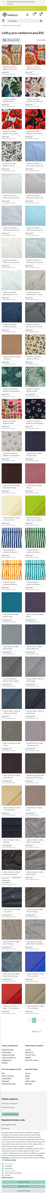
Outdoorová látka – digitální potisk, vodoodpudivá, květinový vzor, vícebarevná (10, 422)
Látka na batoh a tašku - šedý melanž (35, 873)
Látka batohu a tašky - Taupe (34, 809)
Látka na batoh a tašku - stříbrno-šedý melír (35, 841)
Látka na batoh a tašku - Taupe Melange (35, 910)
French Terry (30, 1055)
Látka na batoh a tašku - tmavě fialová (12, 777)
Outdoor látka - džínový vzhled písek (35, 680)
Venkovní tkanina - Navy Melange (11, 841)
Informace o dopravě (9, 1103)
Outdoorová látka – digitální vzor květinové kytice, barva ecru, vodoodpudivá (34, 100)
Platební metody (8, 1107)
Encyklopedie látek (9, 1125)
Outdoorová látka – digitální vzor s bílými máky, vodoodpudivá (10, 132)
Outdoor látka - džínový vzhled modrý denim (11, 712)
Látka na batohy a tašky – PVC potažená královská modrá (35, 975)
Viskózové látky (8, 1055)
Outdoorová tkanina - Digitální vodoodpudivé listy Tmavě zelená (11, 390)
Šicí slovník (5, 1128)
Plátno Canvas (8, 1076)
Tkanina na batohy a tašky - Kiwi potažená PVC (34, 519)
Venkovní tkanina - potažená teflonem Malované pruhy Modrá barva (11, 551)
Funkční (8, 1175)
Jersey (28, 1050)
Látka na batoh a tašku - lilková (35, 615)
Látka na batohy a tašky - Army (12, 744)
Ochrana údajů (10, 1160)
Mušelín (5, 1063)
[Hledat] (41, 21)
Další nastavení (7, 1177)
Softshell (5, 1081)
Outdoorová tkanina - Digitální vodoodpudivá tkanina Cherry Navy (34, 422)
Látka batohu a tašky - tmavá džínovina (34, 648)
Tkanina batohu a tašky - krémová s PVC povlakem (11, 519)
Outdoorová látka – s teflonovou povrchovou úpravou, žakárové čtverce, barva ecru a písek (11, 261)
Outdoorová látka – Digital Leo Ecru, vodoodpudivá (10, 164)
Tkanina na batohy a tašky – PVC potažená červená (11, 1007)
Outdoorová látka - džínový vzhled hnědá (10, 680)
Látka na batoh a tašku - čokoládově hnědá (12, 487)
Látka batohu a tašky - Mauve (34, 487)
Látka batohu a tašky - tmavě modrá (34, 454)
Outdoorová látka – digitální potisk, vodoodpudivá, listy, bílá (35, 390)
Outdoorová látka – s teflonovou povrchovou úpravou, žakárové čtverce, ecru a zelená (34, 261)
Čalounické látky (9, 1084)
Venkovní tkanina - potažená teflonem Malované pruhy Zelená (35, 551)
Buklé (27, 1076)
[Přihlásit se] (27, 14)
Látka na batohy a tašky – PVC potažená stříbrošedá (35, 1007)
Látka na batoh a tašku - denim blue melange (12, 975)
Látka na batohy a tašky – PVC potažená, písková (12, 809)
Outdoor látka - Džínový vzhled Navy (35, 712)
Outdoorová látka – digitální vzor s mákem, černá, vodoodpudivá (34, 132)
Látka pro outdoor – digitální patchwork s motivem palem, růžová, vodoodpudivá (35, 68)
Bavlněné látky (8, 1050)
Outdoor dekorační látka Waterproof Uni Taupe (35, 777)
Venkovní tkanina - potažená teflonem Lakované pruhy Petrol (34, 583)
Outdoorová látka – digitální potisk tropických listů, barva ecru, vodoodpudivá (11, 100)
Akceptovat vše (23, 1182)
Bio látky (28, 1084)
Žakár (27, 1079)
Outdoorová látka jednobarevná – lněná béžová (34, 293)
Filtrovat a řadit (13, 40)
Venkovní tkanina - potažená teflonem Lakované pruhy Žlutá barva (11, 583)
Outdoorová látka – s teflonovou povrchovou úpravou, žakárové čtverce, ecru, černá (11, 229)
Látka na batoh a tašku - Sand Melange (12, 943)
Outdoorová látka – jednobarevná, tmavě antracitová (34, 326)
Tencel (28, 1073)
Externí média (10, 1171)
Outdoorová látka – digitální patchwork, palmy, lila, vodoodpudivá (10, 68)
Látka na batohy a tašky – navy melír (12, 910)
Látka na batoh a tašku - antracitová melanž (12, 873)
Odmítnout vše (23, 1186)
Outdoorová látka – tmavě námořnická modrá (10, 326)
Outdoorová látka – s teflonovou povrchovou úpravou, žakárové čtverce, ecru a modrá (34, 164)
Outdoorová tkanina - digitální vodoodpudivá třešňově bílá (11, 454)
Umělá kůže (6, 1079)
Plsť (3, 1073)
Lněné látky (6, 1052)
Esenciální (9, 1164)
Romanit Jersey (31, 1060)
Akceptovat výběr (23, 1191)
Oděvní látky (30, 1081)
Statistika (8, 1166)
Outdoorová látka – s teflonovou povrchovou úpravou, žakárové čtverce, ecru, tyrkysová (35, 229)
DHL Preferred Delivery (13, 1173)
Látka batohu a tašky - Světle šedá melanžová (35, 943)
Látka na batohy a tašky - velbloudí (12, 358)
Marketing (9, 1168)
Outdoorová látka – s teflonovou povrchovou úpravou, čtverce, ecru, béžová (11, 197)
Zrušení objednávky (10, 1114)
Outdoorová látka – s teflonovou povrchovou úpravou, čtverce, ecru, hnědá (34, 197)
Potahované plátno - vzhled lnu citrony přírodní (34, 358)
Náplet (28, 1058)
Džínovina (29, 1052)
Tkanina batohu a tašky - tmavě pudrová (34, 744)
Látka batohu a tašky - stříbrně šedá (11, 648)
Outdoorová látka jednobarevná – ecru (10, 293)
